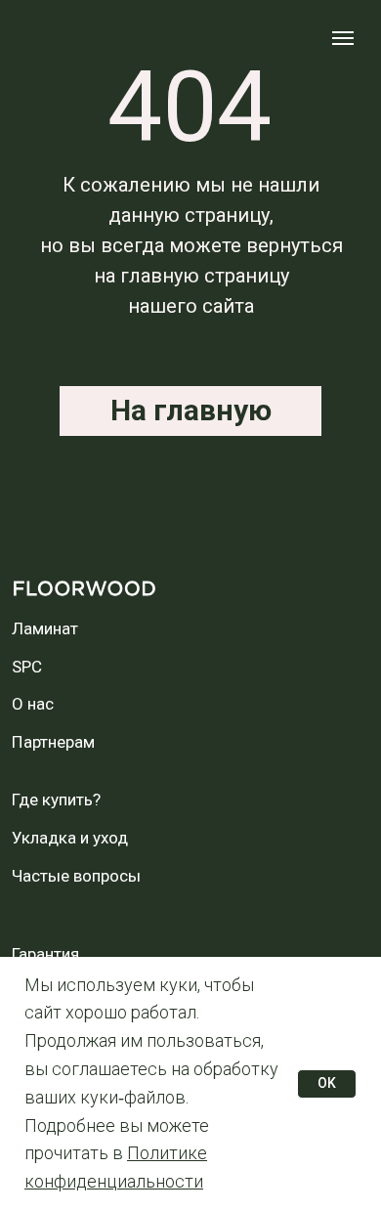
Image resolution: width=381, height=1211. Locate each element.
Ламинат (45, 628)
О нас (33, 704)
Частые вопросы (76, 876)
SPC (27, 666)
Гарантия (45, 954)
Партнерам (53, 742)
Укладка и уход (70, 837)
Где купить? (56, 799)
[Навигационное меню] (343, 38)
